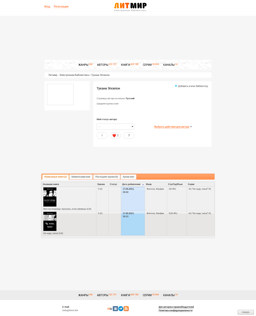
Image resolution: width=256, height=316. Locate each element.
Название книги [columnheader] (51, 184)
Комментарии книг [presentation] (81, 177)
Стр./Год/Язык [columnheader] (175, 184)
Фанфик (160, 189)
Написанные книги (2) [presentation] (55, 177)
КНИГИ (125, 64)
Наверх (246, 312)
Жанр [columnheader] (149, 184)
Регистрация (61, 6)
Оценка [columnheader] (101, 184)
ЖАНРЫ (83, 64)
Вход (47, 6)
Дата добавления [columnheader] (131, 184)
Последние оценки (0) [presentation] (106, 177)
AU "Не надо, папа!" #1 (200, 213)
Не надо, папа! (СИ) (53, 233)
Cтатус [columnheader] (113, 184)
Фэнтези (151, 189)
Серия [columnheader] (191, 184)
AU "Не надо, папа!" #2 (200, 189)
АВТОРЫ (102, 64)
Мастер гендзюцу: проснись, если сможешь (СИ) (67, 209)
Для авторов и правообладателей (176, 307)
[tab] (55, 177)
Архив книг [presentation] (128, 177)
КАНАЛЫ (169, 64)
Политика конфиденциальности (175, 310)
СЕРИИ (147, 64)
